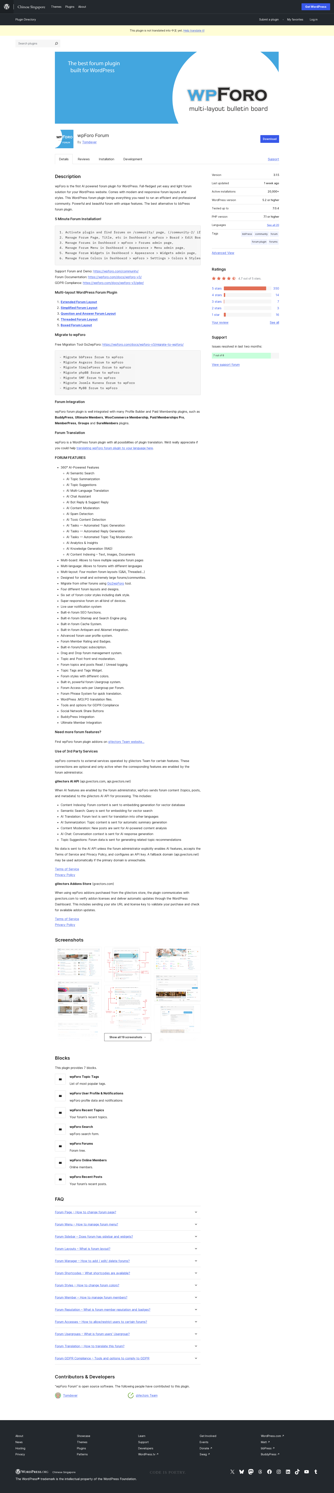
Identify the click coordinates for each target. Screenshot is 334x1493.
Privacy (20, 1454)
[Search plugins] (56, 43)
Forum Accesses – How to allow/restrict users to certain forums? (101, 1322)
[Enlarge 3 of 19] (96, 1026)
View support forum (226, 364)
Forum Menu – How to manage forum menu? (86, 1224)
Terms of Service (67, 869)
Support (273, 159)
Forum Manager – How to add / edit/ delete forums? (92, 1261)
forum (274, 234)
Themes (82, 1442)
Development (132, 159)
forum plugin (259, 241)
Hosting (20, 1448)
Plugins (81, 1448)
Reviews (84, 159)
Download (270, 139)
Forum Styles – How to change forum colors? (87, 1285)
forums (273, 241)
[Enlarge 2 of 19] (96, 984)
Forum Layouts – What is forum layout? (82, 1249)
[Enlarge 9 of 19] (146, 1040)
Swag (205, 1454)
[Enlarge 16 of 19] (195, 1041)
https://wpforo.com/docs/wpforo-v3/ (115, 277)
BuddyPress (270, 1454)
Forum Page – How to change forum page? (85, 1212)
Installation (106, 159)
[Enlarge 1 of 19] (96, 952)
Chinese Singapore (64, 1472)
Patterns (82, 1454)
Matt (265, 1442)
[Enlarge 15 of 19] (195, 1010)
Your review (220, 322)
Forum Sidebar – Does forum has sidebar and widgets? (94, 1236)
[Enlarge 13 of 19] (195, 952)
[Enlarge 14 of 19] (195, 979)
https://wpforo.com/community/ (116, 271)
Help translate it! (193, 30)
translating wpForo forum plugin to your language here (115, 448)
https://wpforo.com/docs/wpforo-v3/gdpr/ (113, 283)
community (261, 234)
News (19, 1442)
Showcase (83, 1436)
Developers (145, 1448)
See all (274, 322)
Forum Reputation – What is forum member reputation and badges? (102, 1309)
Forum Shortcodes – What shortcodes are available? (92, 1273)
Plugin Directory (25, 19)
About (19, 1436)
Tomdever (89, 142)
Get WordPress (315, 6)
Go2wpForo (115, 583)
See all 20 (273, 225)
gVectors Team (147, 1395)
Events (204, 1442)
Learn (141, 1436)
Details (64, 159)
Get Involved (208, 1436)
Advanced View (223, 253)
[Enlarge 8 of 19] (146, 990)
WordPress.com (272, 1436)
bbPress (247, 234)
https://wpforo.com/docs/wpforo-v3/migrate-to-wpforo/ (143, 344)
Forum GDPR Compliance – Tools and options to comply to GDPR (102, 1358)
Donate (206, 1448)
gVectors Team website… (126, 742)
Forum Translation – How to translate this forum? (89, 1346)
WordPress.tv (148, 1454)
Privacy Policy (65, 875)
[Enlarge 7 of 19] (146, 952)
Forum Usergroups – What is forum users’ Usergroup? (92, 1334)
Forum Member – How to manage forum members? (91, 1297)
